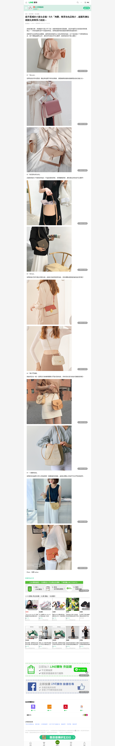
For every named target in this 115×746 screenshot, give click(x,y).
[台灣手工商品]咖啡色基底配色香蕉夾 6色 (86, 615)
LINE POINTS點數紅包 (54, 724)
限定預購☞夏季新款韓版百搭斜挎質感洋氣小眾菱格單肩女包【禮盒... (58, 643)
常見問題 (69, 724)
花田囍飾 (82, 618)
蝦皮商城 (27, 620)
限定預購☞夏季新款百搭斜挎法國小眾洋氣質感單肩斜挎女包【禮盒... (31, 643)
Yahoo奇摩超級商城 (43, 620)
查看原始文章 (29, 578)
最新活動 (37, 724)
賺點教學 (63, 724)
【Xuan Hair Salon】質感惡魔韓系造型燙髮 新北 (31, 615)
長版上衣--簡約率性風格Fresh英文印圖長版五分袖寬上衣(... (45, 643)
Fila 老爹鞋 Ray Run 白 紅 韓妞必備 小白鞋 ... (45, 615)
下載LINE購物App (29, 724)
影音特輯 (31, 13)
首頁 (26, 13)
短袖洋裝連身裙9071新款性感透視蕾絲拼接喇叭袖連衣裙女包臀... (86, 643)
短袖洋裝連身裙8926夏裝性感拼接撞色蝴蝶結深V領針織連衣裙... (72, 643)
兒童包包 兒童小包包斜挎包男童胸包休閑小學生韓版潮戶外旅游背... (72, 615)
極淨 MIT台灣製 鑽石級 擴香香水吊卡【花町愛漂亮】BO (58, 615)
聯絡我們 (75, 724)
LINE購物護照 (44, 724)
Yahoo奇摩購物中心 (43, 648)
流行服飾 (37, 13)
